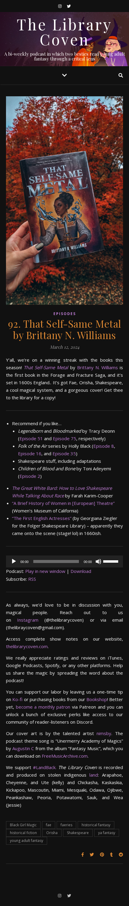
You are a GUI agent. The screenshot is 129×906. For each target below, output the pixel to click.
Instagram (24, 620)
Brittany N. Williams (97, 367)
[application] (64, 561)
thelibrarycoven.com (27, 646)
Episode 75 (64, 438)
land (92, 775)
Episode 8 (103, 446)
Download (80, 571)
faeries (66, 824)
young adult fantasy (26, 840)
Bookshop (96, 699)
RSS (32, 579)
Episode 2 (30, 476)
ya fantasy (106, 832)
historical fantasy (96, 824)
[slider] (111, 560)
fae (48, 824)
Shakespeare (78, 832)
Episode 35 (64, 453)
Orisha (52, 832)
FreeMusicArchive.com (64, 756)
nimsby (104, 733)
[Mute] (98, 561)
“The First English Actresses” (41, 518)
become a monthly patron (42, 707)
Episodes (64, 313)
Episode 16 (29, 453)
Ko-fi (16, 699)
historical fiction (23, 832)
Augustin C (22, 748)
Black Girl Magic (23, 824)
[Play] (14, 561)
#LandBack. (44, 767)
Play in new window (45, 571)
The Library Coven (64, 32)
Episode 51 (31, 438)
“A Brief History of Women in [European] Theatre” (63, 503)
